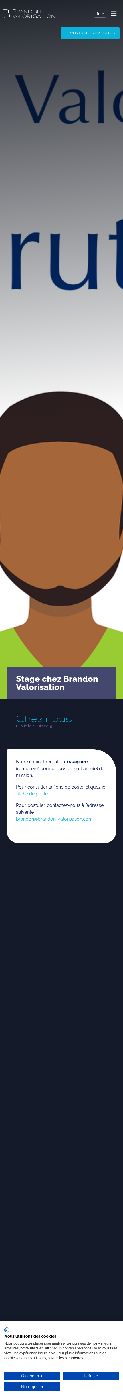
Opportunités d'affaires (90, 33)
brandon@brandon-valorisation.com (54, 819)
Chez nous (44, 718)
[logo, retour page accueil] (29, 13)
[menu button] (114, 13)
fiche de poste (33, 794)
